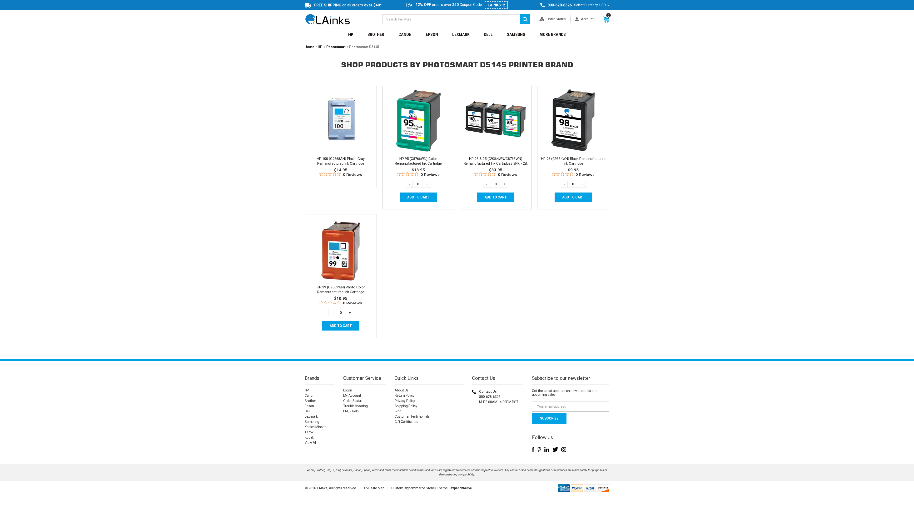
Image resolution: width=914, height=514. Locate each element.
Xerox (309, 432)
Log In (347, 390)
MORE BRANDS (553, 34)
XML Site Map (374, 488)
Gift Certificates (406, 422)
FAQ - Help (351, 411)
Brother (376, 34)
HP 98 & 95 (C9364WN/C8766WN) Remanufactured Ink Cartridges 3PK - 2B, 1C (496, 163)
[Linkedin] (546, 449)
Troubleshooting (355, 406)
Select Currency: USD (590, 5)
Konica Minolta (316, 427)
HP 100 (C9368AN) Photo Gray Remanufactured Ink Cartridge (341, 161)
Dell (488, 34)
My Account (352, 395)
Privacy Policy (405, 401)
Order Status (556, 19)
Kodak (309, 437)
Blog (398, 411)
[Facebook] (533, 449)
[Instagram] (563, 449)
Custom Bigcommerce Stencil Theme (419, 488)
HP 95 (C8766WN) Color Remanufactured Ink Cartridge (418, 161)
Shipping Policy (406, 406)
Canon (405, 34)
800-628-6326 (559, 5)
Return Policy (404, 395)
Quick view (340, 115)
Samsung (516, 34)
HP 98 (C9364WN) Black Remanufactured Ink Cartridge (573, 161)
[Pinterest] (539, 449)
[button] (498, 432)
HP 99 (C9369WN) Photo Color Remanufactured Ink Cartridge (341, 289)
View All (311, 443)
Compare (339, 126)
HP (350, 34)
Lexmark (461, 34)
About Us (401, 390)
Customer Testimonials (412, 416)
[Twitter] (555, 449)
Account (587, 19)
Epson (432, 34)
